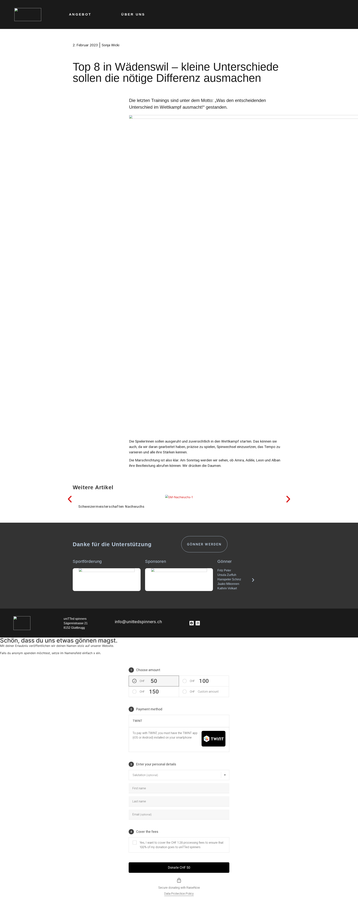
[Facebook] (191, 623)
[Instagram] (197, 623)
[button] (69, 499)
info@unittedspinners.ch (138, 621)
